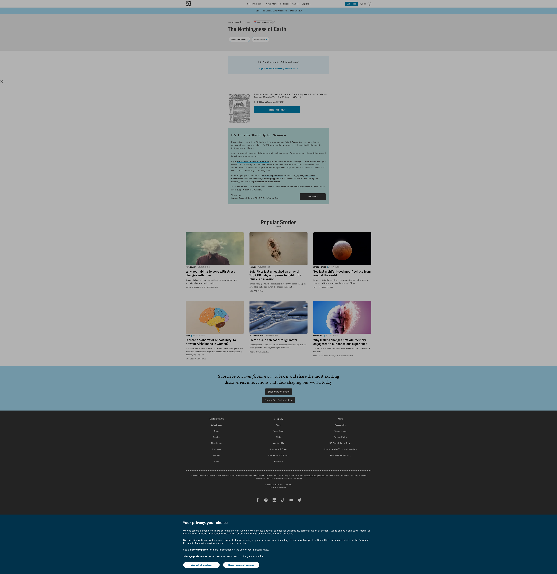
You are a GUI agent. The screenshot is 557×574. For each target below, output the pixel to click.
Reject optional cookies (241, 564)
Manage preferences (195, 556)
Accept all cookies (201, 564)
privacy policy (200, 549)
